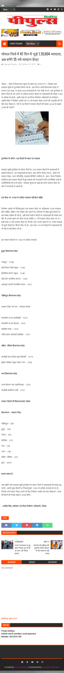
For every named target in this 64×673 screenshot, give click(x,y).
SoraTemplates (20, 667)
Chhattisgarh (16, 43)
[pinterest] (58, 9)
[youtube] (54, 9)
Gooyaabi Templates (50, 667)
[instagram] (61, 9)
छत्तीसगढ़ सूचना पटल (9, 618)
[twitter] (51, 9)
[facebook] (47, 9)
